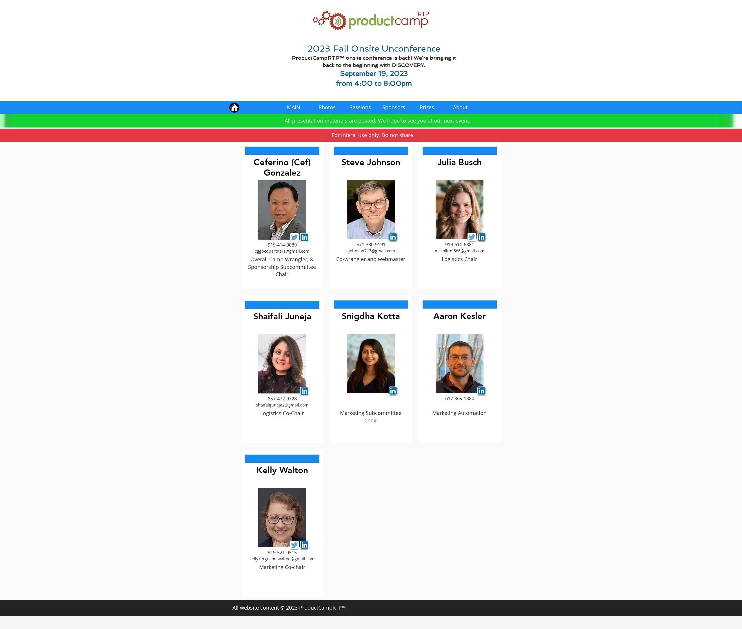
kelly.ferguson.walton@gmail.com (282, 558)
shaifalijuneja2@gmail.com (282, 405)
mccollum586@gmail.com (459, 251)
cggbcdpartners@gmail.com (282, 251)
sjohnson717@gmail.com (371, 251)
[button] (282, 151)
